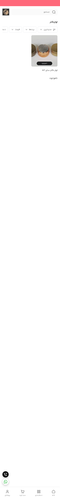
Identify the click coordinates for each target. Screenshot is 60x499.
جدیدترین (48, 29)
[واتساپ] (5, 482)
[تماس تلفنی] (5, 474)
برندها (31, 29)
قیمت (17, 29)
